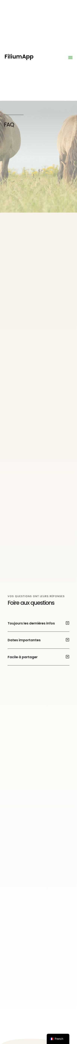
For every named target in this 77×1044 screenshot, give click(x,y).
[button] (70, 57)
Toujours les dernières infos (31, 623)
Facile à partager (23, 657)
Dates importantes (24, 640)
